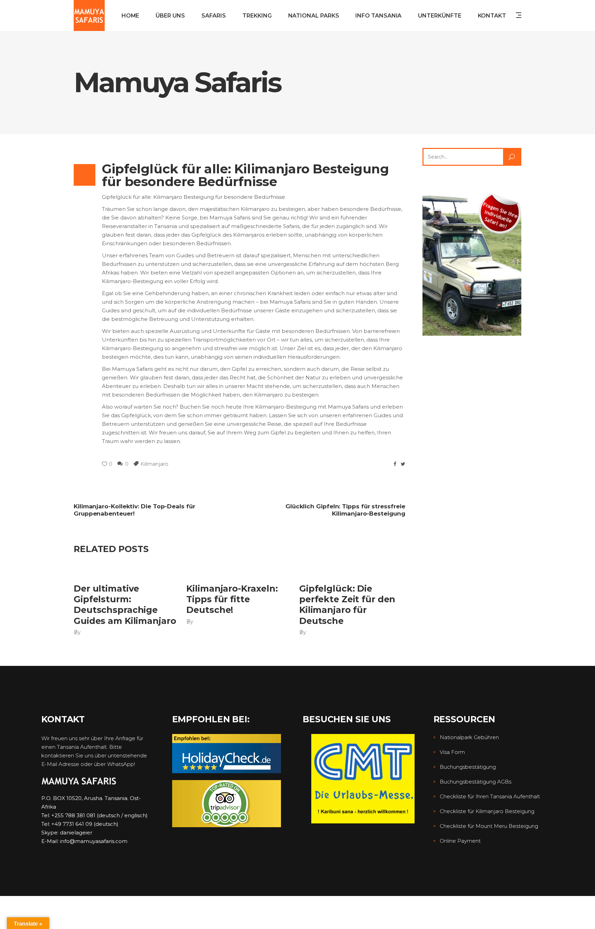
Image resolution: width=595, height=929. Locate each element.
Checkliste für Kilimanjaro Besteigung (487, 811)
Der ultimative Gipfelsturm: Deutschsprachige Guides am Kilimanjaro (125, 604)
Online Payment (460, 841)
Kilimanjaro (154, 464)
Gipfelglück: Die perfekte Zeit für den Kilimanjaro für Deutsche (347, 604)
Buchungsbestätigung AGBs (475, 781)
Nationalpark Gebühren (469, 737)
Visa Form (452, 752)
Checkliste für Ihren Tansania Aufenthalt (490, 796)
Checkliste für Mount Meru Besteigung (489, 826)
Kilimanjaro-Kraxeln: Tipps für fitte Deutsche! (232, 599)
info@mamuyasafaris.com (93, 841)
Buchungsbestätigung (468, 767)
